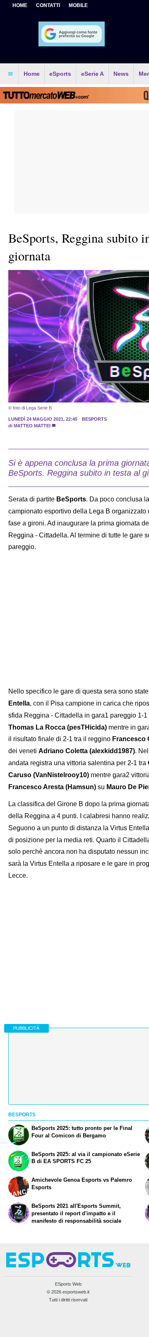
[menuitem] (10, 74)
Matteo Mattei (32, 425)
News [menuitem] (121, 73)
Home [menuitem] (32, 73)
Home (19, 5)
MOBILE (78, 5)
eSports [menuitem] (60, 73)
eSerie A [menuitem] (92, 73)
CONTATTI (48, 5)
